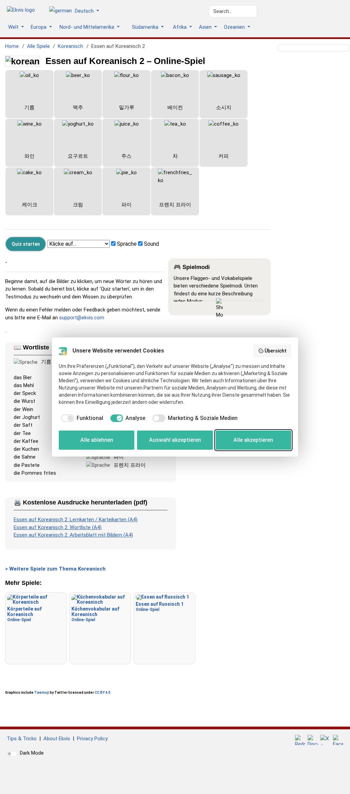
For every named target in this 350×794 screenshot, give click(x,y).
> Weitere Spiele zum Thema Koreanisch (55, 569)
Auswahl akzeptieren (175, 440)
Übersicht (275, 351)
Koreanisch (70, 46)
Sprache (127, 244)
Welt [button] (14, 27)
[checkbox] (81, 418)
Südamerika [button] (146, 27)
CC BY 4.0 (102, 692)
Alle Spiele (38, 46)
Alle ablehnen (96, 440)
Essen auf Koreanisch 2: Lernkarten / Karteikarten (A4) (75, 519)
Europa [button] (39, 27)
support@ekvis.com (81, 318)
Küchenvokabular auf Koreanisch (95, 614)
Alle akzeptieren (253, 440)
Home (12, 46)
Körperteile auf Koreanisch (24, 614)
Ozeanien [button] (235, 27)
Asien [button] (206, 27)
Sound (151, 244)
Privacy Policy (92, 738)
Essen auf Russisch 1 (160, 606)
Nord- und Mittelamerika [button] (87, 27)
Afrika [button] (180, 27)
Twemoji (41, 692)
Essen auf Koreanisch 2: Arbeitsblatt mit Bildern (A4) (73, 535)
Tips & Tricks (22, 738)
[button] (76, 11)
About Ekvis (56, 738)
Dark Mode (32, 753)
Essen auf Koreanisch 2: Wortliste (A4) (58, 527)
